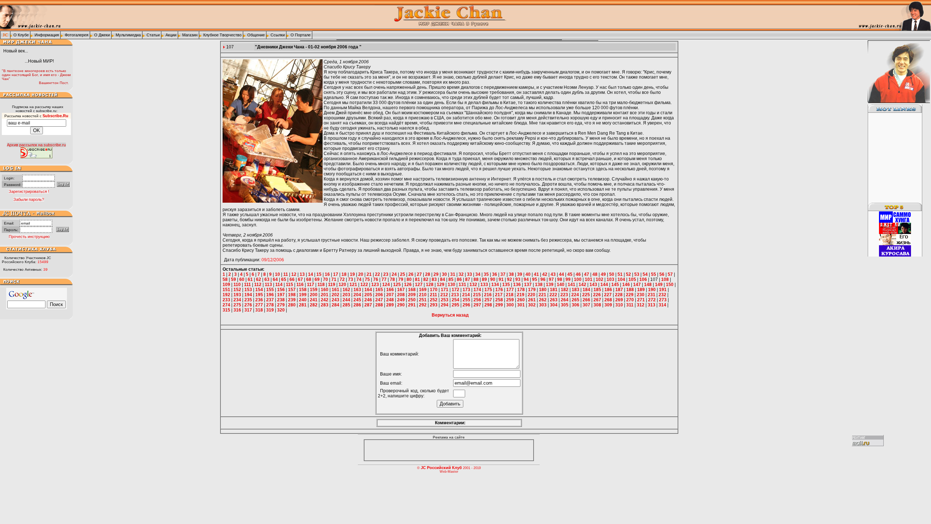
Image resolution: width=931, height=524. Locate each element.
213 (455, 294)
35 (486, 274)
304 (554, 304)
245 (357, 299)
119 (331, 284)
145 (615, 284)
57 (670, 274)
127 (419, 284)
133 (484, 284)
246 (368, 299)
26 (410, 274)
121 (353, 284)
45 (569, 274)
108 (665, 279)
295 (455, 304)
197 (281, 294)
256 (477, 299)
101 (588, 279)
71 (333, 279)
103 (610, 279)
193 (237, 294)
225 (586, 294)
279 (281, 304)
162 (346, 289)
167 (401, 289)
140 (560, 284)
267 (597, 299)
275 (237, 304)
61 (250, 279)
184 (586, 289)
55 (653, 274)
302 (532, 304)
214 (466, 294)
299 (499, 304)
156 (281, 289)
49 (603, 274)
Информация (46, 35)
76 (375, 279)
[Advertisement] (890, 158)
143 (593, 284)
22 (377, 274)
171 (444, 289)
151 (226, 289)
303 (543, 304)
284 (335, 304)
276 (248, 304)
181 (554, 289)
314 (662, 304)
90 (492, 279)
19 (352, 274)
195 (259, 294)
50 (611, 274)
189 (641, 289)
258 (499, 299)
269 (619, 299)
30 (444, 274)
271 (641, 299)
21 (369, 274)
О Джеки (102, 35)
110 (237, 284)
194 (248, 294)
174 (477, 289)
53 (636, 274)
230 (640, 294)
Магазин (190, 35)
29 (436, 274)
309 (608, 304)
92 (509, 279)
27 (419, 274)
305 (564, 304)
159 (313, 289)
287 (368, 304)
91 (501, 279)
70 (325, 279)
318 (259, 310)
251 (423, 299)
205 (368, 294)
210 (423, 294)
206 (379, 294)
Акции (170, 35)
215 (477, 294)
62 (258, 279)
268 (608, 299)
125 (397, 284)
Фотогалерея (76, 35)
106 (643, 279)
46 (578, 274)
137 (528, 284)
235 (248, 299)
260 (521, 299)
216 (488, 294)
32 (461, 274)
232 (662, 294)
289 (390, 304)
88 (476, 279)
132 (473, 284)
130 (451, 284)
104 (621, 279)
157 (292, 289)
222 (553, 294)
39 (519, 274)
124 (386, 284)
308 (597, 304)
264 (564, 299)
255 (466, 299)
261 (532, 299)
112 (257, 284)
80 (409, 279)
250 (412, 299)
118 (321, 284)
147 (637, 284)
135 (506, 284)
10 (277, 274)
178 (521, 289)
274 (226, 304)
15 (318, 274)
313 (651, 304)
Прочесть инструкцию (29, 236)
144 (604, 284)
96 (543, 279)
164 (368, 289)
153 (248, 289)
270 (630, 299)
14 (310, 274)
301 (521, 304)
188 (630, 289)
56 (661, 274)
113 (268, 284)
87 (467, 279)
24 (394, 274)
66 (292, 279)
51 (620, 274)
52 (628, 274)
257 (488, 299)
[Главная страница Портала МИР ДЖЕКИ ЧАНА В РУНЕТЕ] (5, 34)
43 (553, 274)
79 (400, 279)
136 (517, 284)
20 (360, 274)
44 (561, 274)
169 (423, 289)
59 (233, 279)
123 (375, 284)
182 (564, 289)
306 (575, 304)
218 (510, 294)
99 (568, 279)
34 (477, 274)
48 (595, 274)
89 (484, 279)
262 (543, 299)
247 (379, 299)
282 (313, 304)
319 (270, 310)
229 (630, 294)
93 (517, 279)
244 (346, 299)
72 (342, 279)
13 (302, 274)
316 (237, 310)
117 (310, 284)
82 (425, 279)
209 (412, 294)
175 (488, 289)
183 (575, 289)
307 (586, 304)
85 (450, 279)
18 (344, 274)
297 (477, 304)
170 (433, 289)
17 (335, 274)
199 (303, 294)
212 (444, 294)
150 (670, 284)
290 (401, 304)
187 (619, 289)
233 (226, 299)
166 (390, 289)
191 (663, 289)
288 (379, 304)
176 (499, 289)
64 (275, 279)
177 (510, 289)
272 (652, 299)
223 (564, 294)
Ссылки (277, 35)
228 (619, 294)
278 (270, 304)
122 (364, 284)
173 (466, 289)
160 (324, 289)
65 (283, 279)
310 (619, 304)
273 (663, 299)
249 (401, 299)
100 (578, 279)
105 (632, 279)
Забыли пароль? (28, 199)
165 (379, 289)
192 (226, 294)
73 (350, 279)
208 (401, 294)
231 (651, 294)
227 (608, 294)
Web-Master (449, 471)
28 (427, 274)
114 (279, 284)
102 (599, 279)
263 (554, 299)
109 (226, 284)
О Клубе (21, 35)
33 (469, 274)
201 (324, 294)
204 (357, 294)
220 (531, 294)
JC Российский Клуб (441, 467)
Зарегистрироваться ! (29, 191)
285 (346, 304)
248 (390, 299)
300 (510, 304)
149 (659, 284)
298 (488, 304)
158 (303, 289)
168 (412, 289)
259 (510, 299)
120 (342, 284)
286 (357, 304)
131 (462, 284)
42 (544, 274)
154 (259, 289)
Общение (256, 35)
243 (335, 299)
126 (408, 284)
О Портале (300, 35)
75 (367, 279)
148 (648, 284)
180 (543, 289)
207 (390, 294)
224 (575, 294)
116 (300, 284)
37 (503, 274)
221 (542, 294)
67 (300, 279)
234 (237, 299)
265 (575, 299)
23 (385, 274)
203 (346, 294)
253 (444, 299)
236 (259, 299)
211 (433, 294)
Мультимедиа (128, 35)
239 (292, 299)
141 (571, 284)
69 (317, 279)
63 (266, 279)
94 (526, 279)
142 (582, 284)
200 (313, 294)
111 (247, 284)
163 (357, 289)
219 (520, 294)
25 (402, 274)
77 (384, 279)
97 (551, 279)
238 (281, 299)
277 (259, 304)
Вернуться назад (450, 315)
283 (324, 304)
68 (308, 279)
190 (652, 289)
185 (597, 289)
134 (495, 284)
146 (626, 284)
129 (440, 284)
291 (412, 304)
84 (442, 279)
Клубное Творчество (222, 35)
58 (225, 279)
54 (645, 274)
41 (536, 274)
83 (434, 279)
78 (392, 279)
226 (597, 294)
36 (494, 274)
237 (270, 299)
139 (550, 284)
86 (459, 279)
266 (586, 299)
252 (433, 299)
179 (532, 289)
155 (270, 289)
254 (455, 299)
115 (289, 284)
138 (539, 284)
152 (237, 289)
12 (293, 274)
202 (335, 294)
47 (586, 274)
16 (327, 274)
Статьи (153, 35)
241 (313, 299)
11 (285, 274)
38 (511, 274)
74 (358, 279)
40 (528, 274)
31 (452, 274)
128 (429, 284)
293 (433, 304)
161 (335, 289)
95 (534, 279)
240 (303, 299)
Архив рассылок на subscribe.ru (36, 145)
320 (281, 310)
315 (226, 310)
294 (444, 304)
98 (559, 279)
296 (466, 304)
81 (417, 279)
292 (423, 304)
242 (324, 299)
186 (608, 289)
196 (270, 294)
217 (499, 294)
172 (455, 289)
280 (292, 304)
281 (303, 304)
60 (241, 279)
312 (640, 304)
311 (630, 304)
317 (248, 310)
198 (292, 294)
